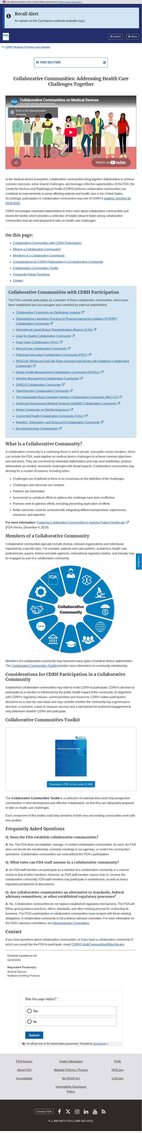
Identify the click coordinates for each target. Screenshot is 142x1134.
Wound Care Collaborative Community (41, 348)
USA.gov (118, 1078)
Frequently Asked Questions (31, 274)
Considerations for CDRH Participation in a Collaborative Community (58, 261)
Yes (35, 1011)
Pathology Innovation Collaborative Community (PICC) (51, 354)
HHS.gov (118, 1070)
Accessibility (24, 1078)
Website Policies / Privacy (71, 1070)
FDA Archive (24, 1061)
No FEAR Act (71, 1078)
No (35, 1021)
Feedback (138, 561)
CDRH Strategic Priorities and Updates (27, 46)
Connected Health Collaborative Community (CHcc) (50, 416)
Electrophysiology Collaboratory (37, 428)
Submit (34, 1035)
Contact (18, 280)
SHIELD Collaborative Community (38, 384)
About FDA (24, 1070)
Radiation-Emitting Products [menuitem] (23, 975)
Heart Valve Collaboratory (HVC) (37, 342)
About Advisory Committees (71, 923)
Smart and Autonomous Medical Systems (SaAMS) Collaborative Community (66, 403)
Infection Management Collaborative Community (47, 378)
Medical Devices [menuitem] (16, 971)
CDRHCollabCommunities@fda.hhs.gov (97, 944)
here (81, 20)
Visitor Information (71, 1061)
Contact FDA (44, 1111)
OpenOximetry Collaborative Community (42, 390)
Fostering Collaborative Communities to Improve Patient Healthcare (81, 522)
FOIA (117, 1061)
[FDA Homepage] (6, 36)
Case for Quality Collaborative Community (43, 336)
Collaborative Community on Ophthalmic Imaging (48, 312)
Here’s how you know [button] (70, 2)
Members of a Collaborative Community (39, 255)
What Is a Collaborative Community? (37, 249)
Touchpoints (99, 1043)
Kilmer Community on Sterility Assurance (42, 409)
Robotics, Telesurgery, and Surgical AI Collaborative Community (58, 422)
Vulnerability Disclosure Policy (70, 1089)
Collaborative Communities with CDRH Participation (47, 243)
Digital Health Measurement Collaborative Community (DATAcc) (58, 372)
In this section (48, 62)
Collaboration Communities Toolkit (35, 268)
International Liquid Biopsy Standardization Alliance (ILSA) (54, 329)
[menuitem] (71, 959)
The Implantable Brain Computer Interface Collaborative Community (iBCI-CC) (67, 397)
